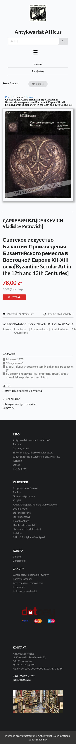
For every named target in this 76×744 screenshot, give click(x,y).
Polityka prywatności (25, 591)
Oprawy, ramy (21, 448)
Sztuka (29, 97)
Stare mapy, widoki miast (27, 529)
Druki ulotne (20, 508)
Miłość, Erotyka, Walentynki (29, 537)
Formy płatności (22, 578)
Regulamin (19, 587)
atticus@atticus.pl (22, 679)
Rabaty (17, 444)
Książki (17, 500)
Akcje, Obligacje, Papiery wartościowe (35, 504)
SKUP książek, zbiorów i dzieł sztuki (33, 452)
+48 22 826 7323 (23, 676)
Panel (8, 97)
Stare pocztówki (22, 516)
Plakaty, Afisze (21, 520)
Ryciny (17, 492)
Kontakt (17, 460)
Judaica (17, 533)
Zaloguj (38, 64)
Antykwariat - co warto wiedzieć (31, 440)
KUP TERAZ (14, 297)
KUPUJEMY (20, 468)
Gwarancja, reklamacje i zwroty (31, 574)
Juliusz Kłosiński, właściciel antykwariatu (36, 456)
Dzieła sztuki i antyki (24, 524)
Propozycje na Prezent (26, 488)
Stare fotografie (22, 512)
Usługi (16, 464)
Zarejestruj (38, 71)
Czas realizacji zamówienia (28, 582)
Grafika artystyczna (24, 496)
